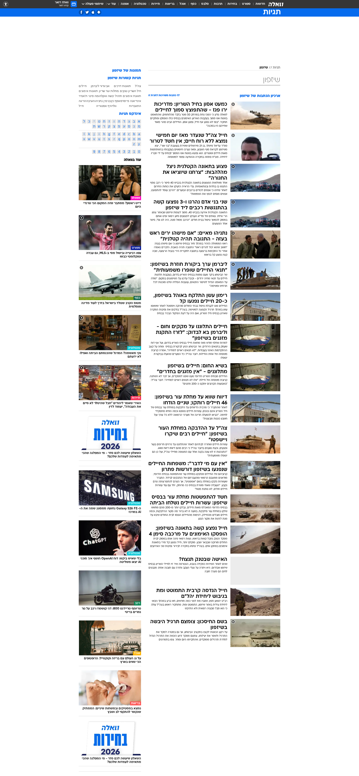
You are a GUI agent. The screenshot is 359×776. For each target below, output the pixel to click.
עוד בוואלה (132, 160)
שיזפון (263, 67)
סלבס (205, 4)
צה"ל (138, 86)
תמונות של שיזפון (126, 70)
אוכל (183, 4)
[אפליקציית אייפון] (93, 12)
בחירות (232, 4)
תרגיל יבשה (115, 96)
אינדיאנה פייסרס (130, 101)
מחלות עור (112, 91)
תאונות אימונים (88, 91)
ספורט (246, 4)
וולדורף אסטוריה (106, 106)
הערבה (90, 101)
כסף (193, 4)
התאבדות (135, 106)
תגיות (276, 67)
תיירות (155, 4)
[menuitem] (258, 4)
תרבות (218, 4)
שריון (102, 91)
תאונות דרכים (122, 86)
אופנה (125, 4)
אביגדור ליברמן (100, 86)
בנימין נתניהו (103, 101)
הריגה (82, 101)
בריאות (170, 4)
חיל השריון (134, 91)
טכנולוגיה (140, 4)
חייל (81, 106)
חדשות (260, 4)
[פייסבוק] (81, 12)
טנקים (123, 91)
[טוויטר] (87, 12)
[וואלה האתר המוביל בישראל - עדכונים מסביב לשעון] (275, 4)
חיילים (83, 86)
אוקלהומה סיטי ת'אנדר (93, 96)
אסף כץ (115, 101)
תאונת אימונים (132, 96)
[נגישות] (5, 4)
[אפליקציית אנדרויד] (98, 12)
